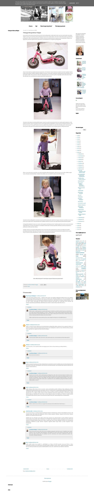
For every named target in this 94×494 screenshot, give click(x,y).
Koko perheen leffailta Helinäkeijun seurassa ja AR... (81, 184)
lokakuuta (80, 157)
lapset (29, 286)
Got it (77, 3)
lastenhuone (78, 251)
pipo (83, 270)
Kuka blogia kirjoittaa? (46, 26)
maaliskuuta (80, 217)
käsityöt (84, 248)
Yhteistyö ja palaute (60, 26)
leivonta (81, 254)
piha (80, 270)
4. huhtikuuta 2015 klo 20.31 (42, 335)
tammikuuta (80, 221)
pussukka (77, 271)
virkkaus (82, 285)
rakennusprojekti (79, 274)
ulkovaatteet (78, 281)
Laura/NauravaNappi (33, 309)
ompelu (83, 268)
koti (79, 248)
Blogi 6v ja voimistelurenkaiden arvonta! (84, 92)
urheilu (85, 281)
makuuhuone (78, 259)
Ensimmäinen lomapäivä (80, 193)
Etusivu (30, 26)
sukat (77, 280)
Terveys (82, 280)
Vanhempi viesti (70, 468)
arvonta (77, 242)
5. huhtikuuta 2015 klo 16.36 (42, 429)
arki (83, 241)
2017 (78, 148)
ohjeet (82, 265)
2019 (78, 144)
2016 (78, 150)
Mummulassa (80, 201)
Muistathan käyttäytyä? (80, 199)
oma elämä (83, 266)
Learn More (72, 3)
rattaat (83, 275)
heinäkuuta (80, 163)
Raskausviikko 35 (81, 181)
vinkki (77, 285)
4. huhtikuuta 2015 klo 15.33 (35, 344)
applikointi (77, 241)
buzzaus (82, 242)
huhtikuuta (80, 169)
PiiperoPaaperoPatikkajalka (31, 295)
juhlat (79, 244)
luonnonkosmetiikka (79, 257)
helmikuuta (80, 219)
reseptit (77, 276)
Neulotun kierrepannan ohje (84, 68)
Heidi (27, 387)
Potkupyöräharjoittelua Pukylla (82, 212)
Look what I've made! (82, 203)
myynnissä (78, 261)
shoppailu (77, 277)
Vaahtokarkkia (80, 190)
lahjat (79, 250)
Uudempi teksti (26, 468)
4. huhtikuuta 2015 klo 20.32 (42, 353)
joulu (85, 243)
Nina (27, 442)
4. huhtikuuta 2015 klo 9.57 (41, 295)
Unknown (27, 344)
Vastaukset (29, 307)
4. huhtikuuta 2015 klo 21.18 (33, 387)
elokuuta (80, 161)
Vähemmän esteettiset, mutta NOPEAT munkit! (81, 171)
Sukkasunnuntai (81, 209)
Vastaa (27, 304)
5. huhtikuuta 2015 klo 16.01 (38, 411)
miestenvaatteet (81, 260)
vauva (84, 283)
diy (76, 243)
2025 (78, 135)
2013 (78, 225)
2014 (78, 223)
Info (36, 26)
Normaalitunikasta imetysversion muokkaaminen (81, 175)
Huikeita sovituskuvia (81, 205)
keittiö (78, 246)
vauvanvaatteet (81, 284)
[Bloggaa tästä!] (42, 284)
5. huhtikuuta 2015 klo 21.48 (33, 442)
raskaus (77, 275)
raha (76, 272)
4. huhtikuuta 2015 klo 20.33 (42, 373)
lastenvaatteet (80, 253)
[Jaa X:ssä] (43, 284)
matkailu (84, 259)
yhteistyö (78, 287)
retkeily (82, 276)
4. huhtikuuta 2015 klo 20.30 (42, 309)
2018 (78, 146)
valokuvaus (79, 283)
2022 (78, 139)
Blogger (49, 481)
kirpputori (77, 247)
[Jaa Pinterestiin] (45, 284)
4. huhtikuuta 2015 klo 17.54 (33, 362)
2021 (78, 141)
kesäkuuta (80, 165)
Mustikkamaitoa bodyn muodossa (81, 179)
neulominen (78, 264)
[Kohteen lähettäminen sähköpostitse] (41, 284)
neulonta (77, 265)
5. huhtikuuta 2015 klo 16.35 (42, 402)
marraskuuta (80, 155)
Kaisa (27, 362)
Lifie (77, 256)
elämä (80, 243)
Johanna (27, 324)
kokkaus (84, 247)
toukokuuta (80, 167)
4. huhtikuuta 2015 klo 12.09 (34, 324)
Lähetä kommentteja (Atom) (30, 471)
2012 (78, 227)
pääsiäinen (83, 271)
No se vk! (79, 195)
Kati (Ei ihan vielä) (29, 411)
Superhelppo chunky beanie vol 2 (84, 63)
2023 (78, 137)
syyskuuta (80, 159)
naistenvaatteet (79, 262)
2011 (78, 229)
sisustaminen (79, 279)
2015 (78, 152)
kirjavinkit (83, 246)
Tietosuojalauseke (47, 478)
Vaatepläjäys (80, 196)
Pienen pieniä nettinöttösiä (81, 207)
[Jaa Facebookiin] (44, 284)
